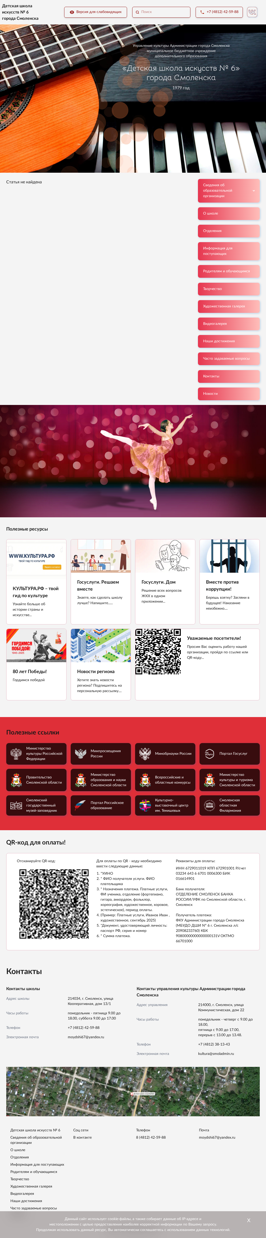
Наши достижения (219, 341)
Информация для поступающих (217, 251)
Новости (210, 394)
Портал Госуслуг (234, 754)
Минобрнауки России (173, 754)
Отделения (212, 231)
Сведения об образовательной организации (217, 190)
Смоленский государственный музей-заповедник (41, 805)
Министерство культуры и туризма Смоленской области (237, 780)
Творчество (212, 289)
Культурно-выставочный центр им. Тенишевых (171, 805)
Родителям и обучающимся (226, 271)
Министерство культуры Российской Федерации (44, 754)
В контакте (82, 1137)
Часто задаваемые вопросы (226, 358)
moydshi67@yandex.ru (86, 1037)
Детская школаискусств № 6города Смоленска (20, 12)
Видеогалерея (215, 324)
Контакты (211, 376)
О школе (210, 213)
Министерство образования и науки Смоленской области (108, 780)
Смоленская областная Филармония (230, 805)
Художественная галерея (224, 306)
